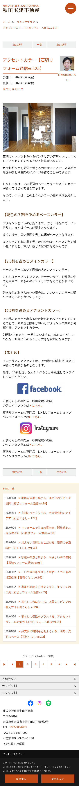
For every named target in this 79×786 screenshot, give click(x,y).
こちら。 (38, 405)
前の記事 (17, 44)
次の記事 (61, 44)
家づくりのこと (13, 89)
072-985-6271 (18, 727)
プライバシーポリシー (42, 766)
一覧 (39, 44)
